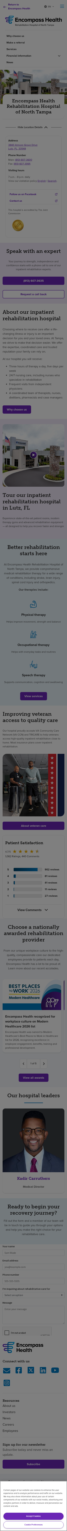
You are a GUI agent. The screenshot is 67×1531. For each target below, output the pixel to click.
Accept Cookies (33, 1516)
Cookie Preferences (33, 1524)
